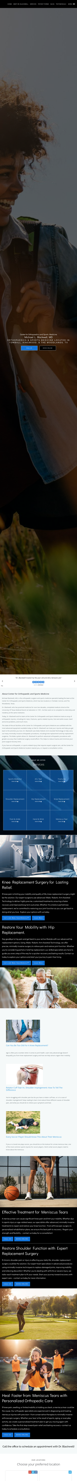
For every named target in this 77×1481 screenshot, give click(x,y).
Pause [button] (2, 686)
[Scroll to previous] (3, 682)
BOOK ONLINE (22, 1239)
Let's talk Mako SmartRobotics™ (16, 918)
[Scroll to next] (74, 682)
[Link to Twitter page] (32, 1472)
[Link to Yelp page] (29, 1472)
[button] (74, 4)
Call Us (29, 348)
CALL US (7, 1239)
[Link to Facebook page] (35, 1472)
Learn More (38, 918)
